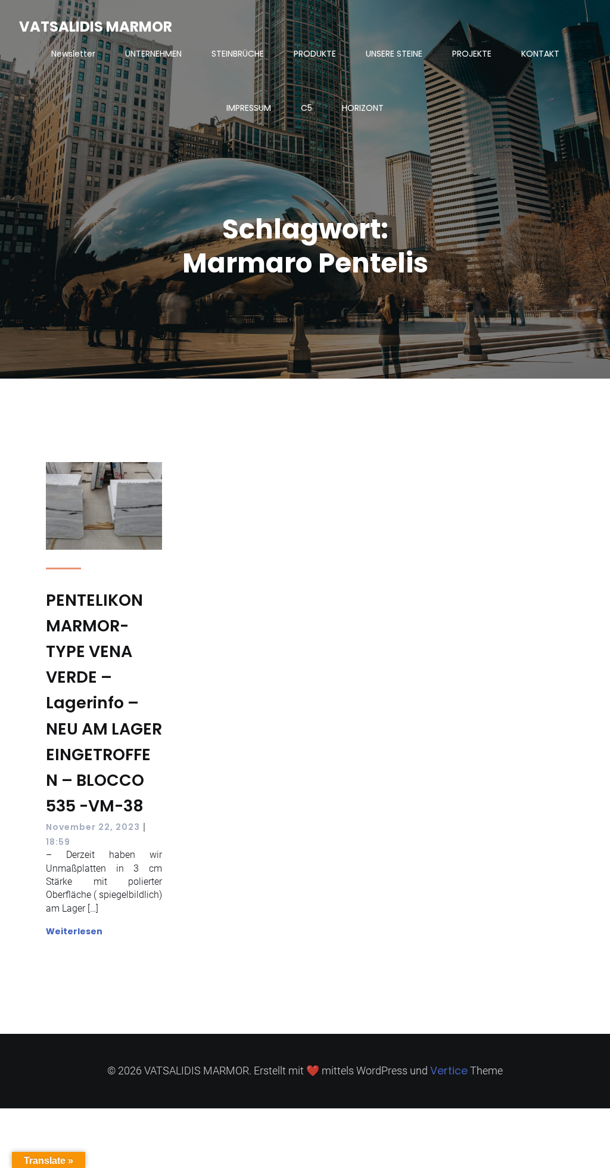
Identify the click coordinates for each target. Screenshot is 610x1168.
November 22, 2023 (93, 827)
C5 (306, 108)
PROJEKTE (471, 54)
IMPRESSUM (248, 108)
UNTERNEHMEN (153, 54)
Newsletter (73, 54)
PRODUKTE (315, 54)
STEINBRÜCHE (237, 54)
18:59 (58, 842)
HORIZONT (363, 108)
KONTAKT (540, 54)
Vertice (449, 1070)
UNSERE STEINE (394, 54)
